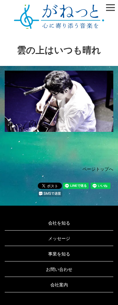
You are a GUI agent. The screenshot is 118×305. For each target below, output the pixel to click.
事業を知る (59, 253)
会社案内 (59, 284)
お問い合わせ (59, 269)
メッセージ (59, 238)
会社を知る (59, 223)
